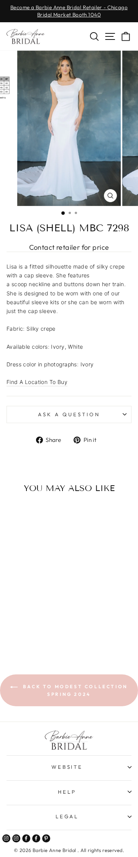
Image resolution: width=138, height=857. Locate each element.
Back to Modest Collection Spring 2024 (74, 690)
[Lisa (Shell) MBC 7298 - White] (35, 629)
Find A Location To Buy (37, 382)
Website (67, 767)
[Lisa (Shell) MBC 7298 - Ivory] (26, 629)
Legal (67, 816)
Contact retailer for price (69, 247)
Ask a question (69, 414)
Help (67, 792)
